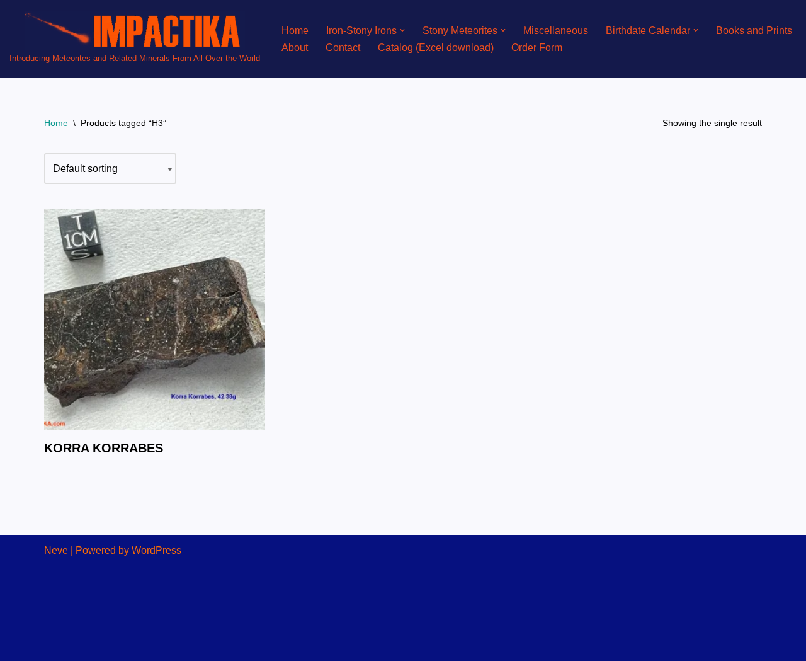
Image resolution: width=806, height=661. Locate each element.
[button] (402, 30)
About (294, 47)
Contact (343, 47)
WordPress (156, 550)
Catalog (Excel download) (436, 47)
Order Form (536, 47)
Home (295, 30)
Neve (56, 550)
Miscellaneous (555, 30)
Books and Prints (754, 30)
